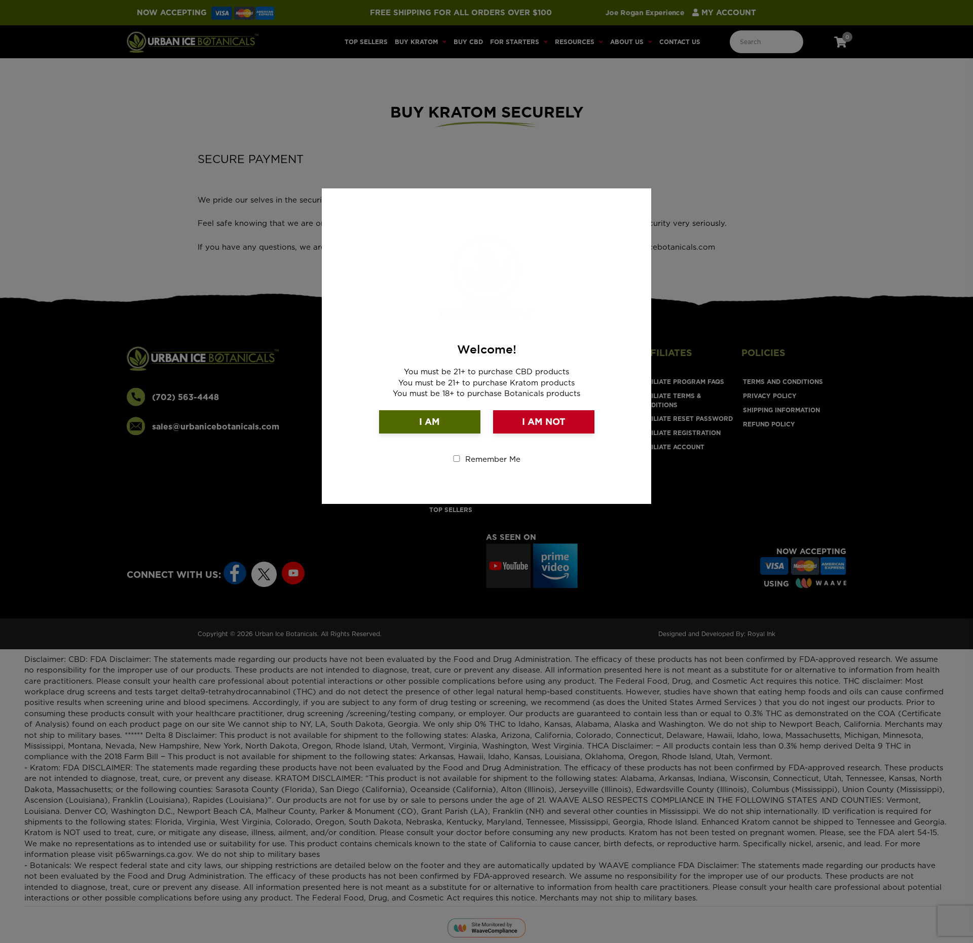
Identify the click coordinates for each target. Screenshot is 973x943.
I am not (544, 421)
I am (429, 421)
